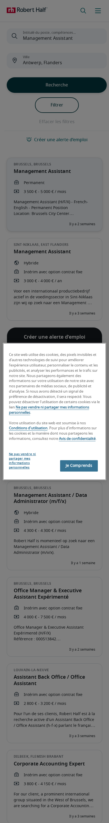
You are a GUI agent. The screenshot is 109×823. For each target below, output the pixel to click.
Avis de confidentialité (77, 439)
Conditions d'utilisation (28, 428)
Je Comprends (79, 466)
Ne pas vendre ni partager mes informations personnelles (22, 461)
